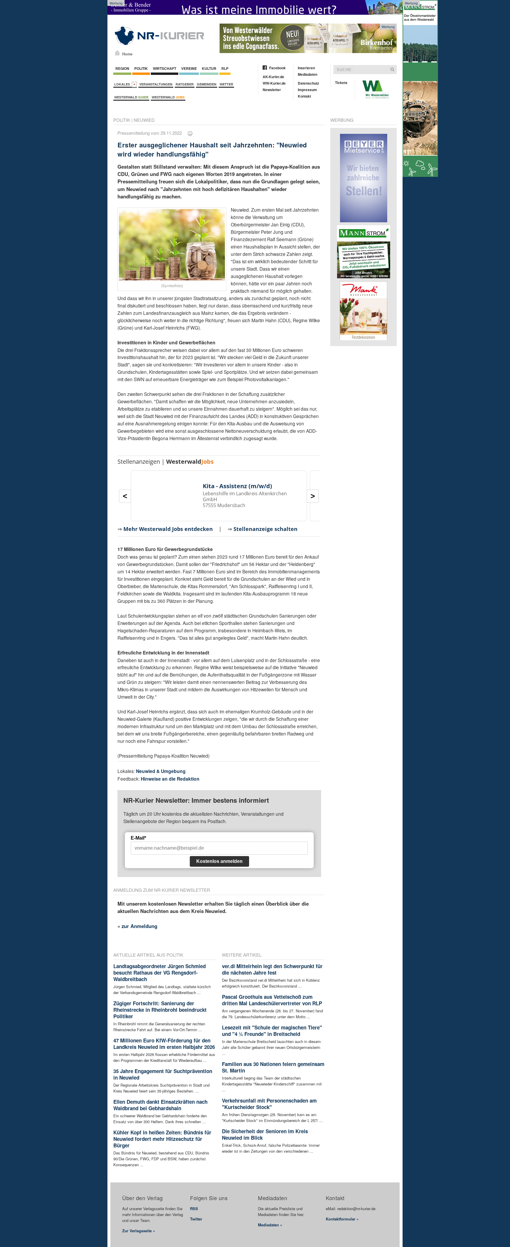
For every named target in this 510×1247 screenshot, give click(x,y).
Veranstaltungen (155, 84)
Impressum (307, 89)
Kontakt (304, 96)
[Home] (117, 52)
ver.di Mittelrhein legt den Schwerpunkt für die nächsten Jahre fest (272, 969)
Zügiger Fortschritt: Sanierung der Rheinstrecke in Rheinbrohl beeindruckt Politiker (160, 1010)
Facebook (277, 67)
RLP (224, 68)
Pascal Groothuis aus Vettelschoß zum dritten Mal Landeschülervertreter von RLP (272, 1000)
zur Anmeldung (139, 926)
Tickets (341, 82)
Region (122, 68)
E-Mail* (138, 837)
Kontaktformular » (342, 1219)
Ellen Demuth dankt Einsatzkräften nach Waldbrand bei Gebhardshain (160, 1105)
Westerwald (131, 97)
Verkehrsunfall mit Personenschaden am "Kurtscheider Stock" (269, 1104)
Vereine (189, 68)
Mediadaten (307, 74)
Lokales (123, 84)
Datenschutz (308, 83)
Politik (141, 68)
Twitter (196, 1219)
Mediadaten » (270, 1225)
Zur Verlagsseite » (138, 1230)
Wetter (226, 84)
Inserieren (306, 67)
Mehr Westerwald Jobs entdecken (168, 528)
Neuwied (144, 120)
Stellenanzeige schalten (265, 528)
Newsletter (272, 89)
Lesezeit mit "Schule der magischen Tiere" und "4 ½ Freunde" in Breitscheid (272, 1030)
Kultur (209, 68)
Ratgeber (185, 84)
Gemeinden (206, 84)
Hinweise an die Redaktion (170, 778)
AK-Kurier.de (273, 76)
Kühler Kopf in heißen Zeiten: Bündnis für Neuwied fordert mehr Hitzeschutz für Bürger (162, 1139)
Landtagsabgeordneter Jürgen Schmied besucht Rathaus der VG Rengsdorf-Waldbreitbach (159, 973)
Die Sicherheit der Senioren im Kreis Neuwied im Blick (265, 1134)
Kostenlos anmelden (219, 861)
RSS (194, 1208)
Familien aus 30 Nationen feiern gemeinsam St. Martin (273, 1067)
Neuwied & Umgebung (161, 771)
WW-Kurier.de (274, 83)
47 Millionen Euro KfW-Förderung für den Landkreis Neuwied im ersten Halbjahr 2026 (164, 1043)
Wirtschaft (164, 68)
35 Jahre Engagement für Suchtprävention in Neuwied (162, 1074)
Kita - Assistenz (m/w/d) (237, 486)
